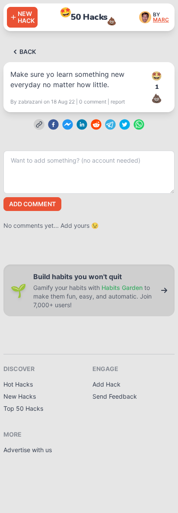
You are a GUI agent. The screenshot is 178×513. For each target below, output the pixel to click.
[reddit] (96, 124)
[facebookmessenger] (67, 124)
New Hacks (19, 396)
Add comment (32, 204)
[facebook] (53, 124)
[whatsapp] (139, 124)
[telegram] (110, 124)
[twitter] (124, 124)
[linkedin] (81, 124)
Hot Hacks (18, 384)
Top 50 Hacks (23, 408)
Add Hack (106, 384)
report (118, 101)
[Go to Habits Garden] (164, 290)
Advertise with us (27, 449)
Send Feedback (114, 396)
